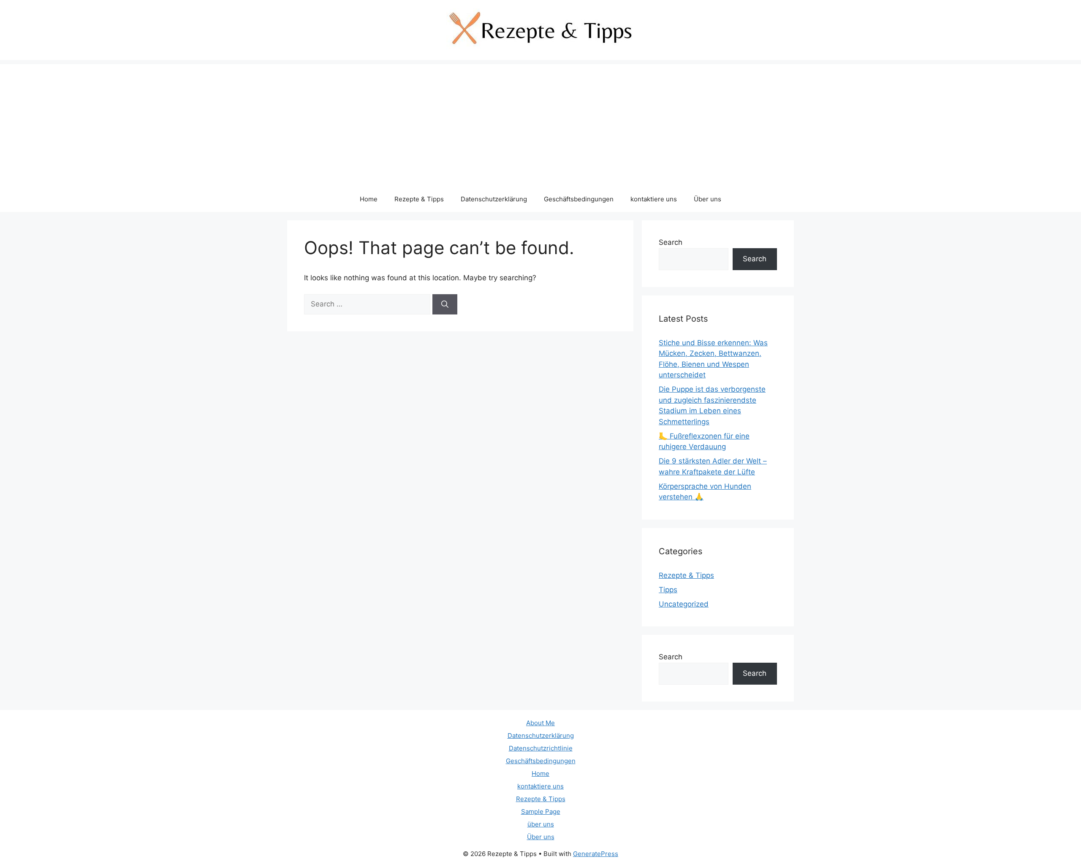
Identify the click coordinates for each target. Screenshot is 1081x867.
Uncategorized (684, 604)
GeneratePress (595, 854)
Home (369, 199)
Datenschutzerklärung (494, 199)
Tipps (668, 589)
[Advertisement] (540, 123)
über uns (540, 824)
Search (670, 242)
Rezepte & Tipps (419, 199)
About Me (540, 723)
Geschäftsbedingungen (579, 199)
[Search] (444, 304)
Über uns (707, 199)
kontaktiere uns (653, 199)
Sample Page (540, 811)
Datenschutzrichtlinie (541, 748)
